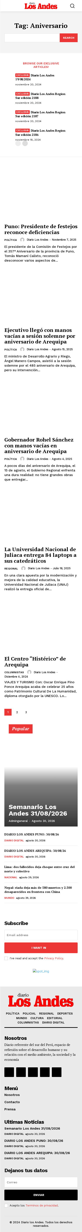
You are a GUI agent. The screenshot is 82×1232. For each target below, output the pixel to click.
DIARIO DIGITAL (14, 840)
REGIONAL (11, 568)
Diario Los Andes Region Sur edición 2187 (40, 114)
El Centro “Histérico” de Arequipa (35, 661)
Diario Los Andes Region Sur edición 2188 (40, 96)
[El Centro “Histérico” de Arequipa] (41, 626)
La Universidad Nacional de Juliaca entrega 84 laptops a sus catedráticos (40, 555)
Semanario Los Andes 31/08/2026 (38, 810)
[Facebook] (9, 1072)
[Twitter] (45, 1072)
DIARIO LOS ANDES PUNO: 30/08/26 (31, 834)
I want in (38, 947)
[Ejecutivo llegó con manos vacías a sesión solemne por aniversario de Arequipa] (41, 297)
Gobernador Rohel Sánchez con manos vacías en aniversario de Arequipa (38, 445)
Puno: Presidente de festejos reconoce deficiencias (40, 229)
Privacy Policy (53, 958)
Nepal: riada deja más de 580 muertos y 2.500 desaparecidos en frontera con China (38, 889)
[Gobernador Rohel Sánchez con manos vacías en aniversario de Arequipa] (41, 407)
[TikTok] (33, 1072)
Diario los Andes (37, 239)
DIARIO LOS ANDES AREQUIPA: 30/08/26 (35, 851)
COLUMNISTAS (14, 672)
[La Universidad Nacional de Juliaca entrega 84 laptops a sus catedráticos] (41, 516)
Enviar (38, 1195)
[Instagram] (21, 1072)
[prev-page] (18, 143)
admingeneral (18, 821)
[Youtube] (56, 1072)
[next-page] (25, 143)
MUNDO (9, 897)
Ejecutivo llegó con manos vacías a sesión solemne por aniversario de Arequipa (39, 335)
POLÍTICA (10, 240)
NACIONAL (10, 877)
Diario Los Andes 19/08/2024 (34, 77)
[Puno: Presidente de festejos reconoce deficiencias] (41, 193)
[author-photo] (23, 240)
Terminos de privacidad (42, 1205)
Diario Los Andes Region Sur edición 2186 (40, 132)
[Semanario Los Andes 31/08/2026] (41, 777)
